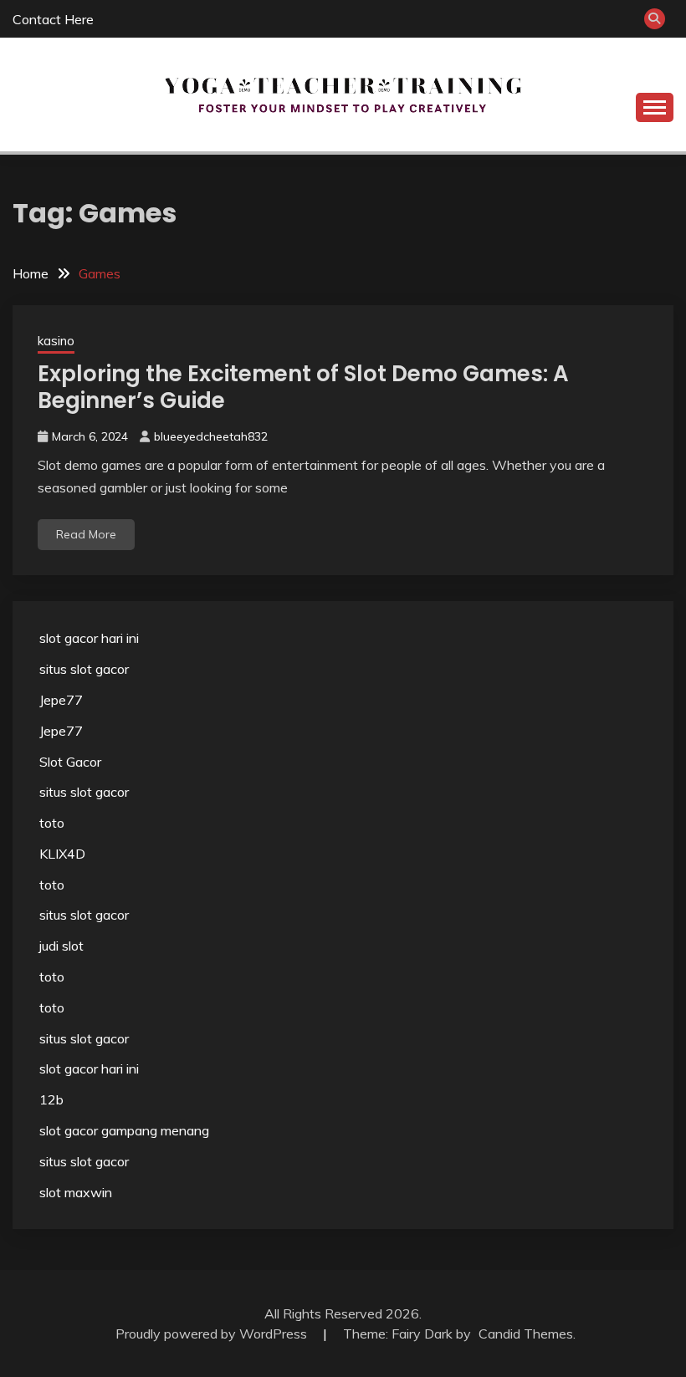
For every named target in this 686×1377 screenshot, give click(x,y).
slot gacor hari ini (89, 638)
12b (51, 1099)
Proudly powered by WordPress (212, 1333)
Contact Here (53, 19)
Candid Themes (526, 1333)
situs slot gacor (84, 668)
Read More (86, 534)
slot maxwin (75, 1192)
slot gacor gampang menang (124, 1130)
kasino (56, 341)
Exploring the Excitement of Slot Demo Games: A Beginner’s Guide (303, 387)
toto (51, 822)
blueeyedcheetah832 (211, 436)
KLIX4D (62, 853)
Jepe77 (61, 699)
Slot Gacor (70, 761)
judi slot (61, 945)
